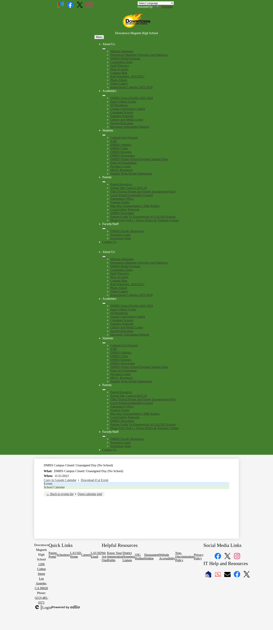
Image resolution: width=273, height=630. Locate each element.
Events (48, 483)
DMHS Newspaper (122, 155)
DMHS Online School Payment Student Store (139, 159)
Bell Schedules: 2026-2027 (127, 76)
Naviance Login (120, 166)
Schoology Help (120, 238)
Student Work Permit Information (131, 173)
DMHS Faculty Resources (127, 231)
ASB (113, 141)
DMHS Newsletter (122, 213)
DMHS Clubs (119, 148)
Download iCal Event (94, 480)
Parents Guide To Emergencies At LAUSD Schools (143, 216)
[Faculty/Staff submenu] (104, 228)
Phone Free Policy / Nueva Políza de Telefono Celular (144, 220)
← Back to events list (59, 494)
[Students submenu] (104, 135)
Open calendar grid (90, 494)
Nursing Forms (119, 202)
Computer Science (122, 112)
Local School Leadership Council (131, 195)
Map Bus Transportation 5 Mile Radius (134, 206)
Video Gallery (119, 83)
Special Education (121, 123)
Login (43, 607)
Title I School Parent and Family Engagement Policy (143, 191)
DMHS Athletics (121, 144)
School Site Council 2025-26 (128, 188)
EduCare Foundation (123, 162)
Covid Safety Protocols (124, 209)
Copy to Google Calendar (60, 480)
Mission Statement (122, 51)
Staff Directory (119, 65)
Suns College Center (123, 101)
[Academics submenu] (104, 95)
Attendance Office (122, 198)
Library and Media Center (126, 119)
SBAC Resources (121, 170)
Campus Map (118, 73)
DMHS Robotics (121, 152)
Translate (167, 6)
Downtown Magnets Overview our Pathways (139, 55)
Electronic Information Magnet (129, 126)
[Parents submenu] (104, 181)
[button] (104, 256)
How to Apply (119, 69)
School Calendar (54, 487)
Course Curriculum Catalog (127, 108)
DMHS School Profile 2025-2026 (131, 98)
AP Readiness (119, 105)
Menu (99, 37)
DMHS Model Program (125, 58)
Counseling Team (121, 62)
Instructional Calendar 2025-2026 (131, 87)
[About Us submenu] (104, 48)
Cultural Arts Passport (124, 137)
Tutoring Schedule (122, 116)
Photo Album (118, 80)
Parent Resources (121, 184)
